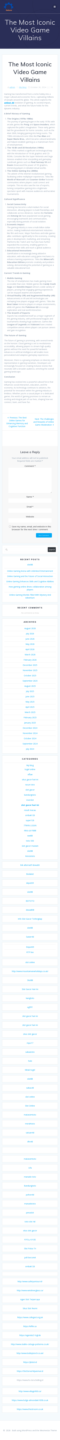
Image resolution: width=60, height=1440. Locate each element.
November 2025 (30, 670)
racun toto (30, 784)
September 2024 (30, 743)
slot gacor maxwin (30, 846)
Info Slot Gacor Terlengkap (30, 919)
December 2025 (30, 665)
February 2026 (30, 659)
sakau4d (30, 1087)
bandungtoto (30, 795)
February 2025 (30, 717)
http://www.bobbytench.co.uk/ (30, 1353)
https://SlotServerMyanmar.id (30, 1371)
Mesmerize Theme (48, 1430)
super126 (30, 820)
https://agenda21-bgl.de (30, 1335)
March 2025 (30, 712)
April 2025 (30, 707)
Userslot (30, 800)
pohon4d (30, 1194)
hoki (30, 1061)
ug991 (30, 1007)
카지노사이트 (30, 1239)
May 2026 (30, 644)
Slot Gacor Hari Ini (30, 989)
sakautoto (30, 1052)
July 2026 (30, 633)
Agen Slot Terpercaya (30, 1299)
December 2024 (30, 728)
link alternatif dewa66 (30, 865)
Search (52, 549)
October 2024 (30, 738)
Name (30, 496)
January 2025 (30, 722)
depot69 (30, 883)
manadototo (30, 1203)
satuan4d (30, 1132)
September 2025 (30, 680)
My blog (22, 87)
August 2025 (30, 686)
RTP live (30, 952)
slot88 (30, 564)
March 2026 (30, 654)
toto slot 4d (30, 1221)
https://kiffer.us (30, 1326)
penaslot (30, 1212)
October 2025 (30, 675)
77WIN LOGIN (30, 825)
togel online (30, 769)
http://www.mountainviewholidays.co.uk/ (30, 971)
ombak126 (30, 815)
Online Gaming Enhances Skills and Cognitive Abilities (30, 581)
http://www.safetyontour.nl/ (30, 1281)
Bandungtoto (30, 1185)
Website (30, 516)
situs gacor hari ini (30, 779)
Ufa (30, 1167)
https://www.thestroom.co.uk (30, 1409)
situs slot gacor (30, 1034)
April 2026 (30, 649)
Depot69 (30, 947)
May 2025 (30, 701)
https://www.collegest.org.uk (30, 1317)
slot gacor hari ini (30, 805)
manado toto (30, 1176)
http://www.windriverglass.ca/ (30, 1290)
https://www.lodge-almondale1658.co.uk (30, 1400)
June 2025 (30, 696)
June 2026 (30, 639)
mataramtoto (30, 1114)
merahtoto (30, 1123)
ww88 (30, 835)
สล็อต (30, 774)
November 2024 (30, 733)
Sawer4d (30, 936)
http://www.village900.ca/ (30, 1391)
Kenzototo (30, 856)
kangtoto (30, 998)
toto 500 (30, 840)
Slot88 (30, 980)
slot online (30, 962)
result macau (30, 810)
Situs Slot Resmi (30, 1308)
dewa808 (30, 910)
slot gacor (30, 789)
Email (30, 506)
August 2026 (30, 628)
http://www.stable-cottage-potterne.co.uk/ (30, 1344)
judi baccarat (30, 1257)
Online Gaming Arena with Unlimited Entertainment (30, 571)
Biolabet (30, 874)
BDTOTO (30, 901)
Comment (30, 466)
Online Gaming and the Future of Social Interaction (30, 576)
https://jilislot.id (30, 1362)
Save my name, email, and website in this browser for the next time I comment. (31, 528)
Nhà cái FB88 (30, 830)
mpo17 (30, 1043)
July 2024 (30, 749)
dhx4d (30, 1141)
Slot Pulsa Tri (30, 1248)
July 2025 (30, 691)
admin (12, 87)
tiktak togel (30, 1070)
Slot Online (30, 1105)
